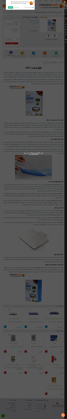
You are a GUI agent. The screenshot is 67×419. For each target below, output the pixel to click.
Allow (10, 7)
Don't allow (16, 7)
